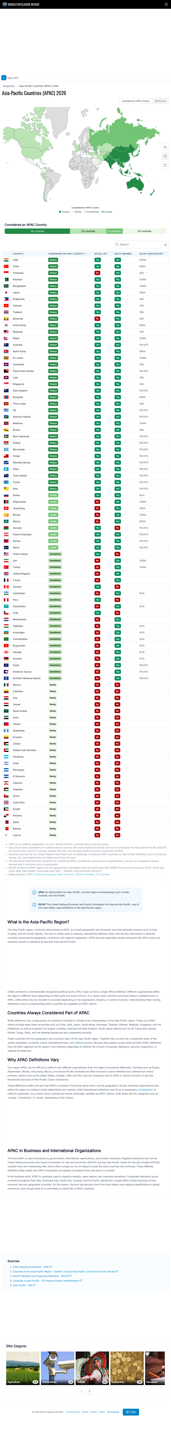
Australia (17, 344)
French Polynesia (22, 534)
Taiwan (17, 724)
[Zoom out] (165, 156)
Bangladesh (19, 285)
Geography (9, 85)
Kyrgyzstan (19, 645)
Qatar (16, 822)
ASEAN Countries (84, 874)
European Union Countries (60, 874)
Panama (17, 815)
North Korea (19, 351)
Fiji (14, 410)
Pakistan (17, 279)
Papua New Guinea (23, 370)
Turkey (16, 567)
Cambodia (18, 364)
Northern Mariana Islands (26, 678)
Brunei (16, 429)
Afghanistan (19, 501)
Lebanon (17, 782)
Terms (85, 1412)
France (16, 580)
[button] (166, 4)
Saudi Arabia (20, 710)
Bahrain (17, 828)
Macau (16, 521)
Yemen (16, 704)
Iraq (15, 697)
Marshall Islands (21, 462)
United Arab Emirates (24, 750)
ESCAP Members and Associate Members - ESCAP (41, 1276)
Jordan (17, 743)
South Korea (19, 325)
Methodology (113, 1412)
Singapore (18, 384)
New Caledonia (21, 436)
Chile (15, 612)
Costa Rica (19, 802)
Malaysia (18, 331)
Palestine (18, 789)
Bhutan (17, 514)
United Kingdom (21, 573)
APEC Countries (35, 874)
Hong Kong (19, 508)
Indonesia (18, 272)
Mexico (17, 684)
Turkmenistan (20, 639)
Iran (15, 560)
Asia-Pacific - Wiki (23, 1285)
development (145, 1089)
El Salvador (19, 776)
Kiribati (16, 442)
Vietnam (17, 305)
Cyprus (17, 835)
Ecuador (17, 737)
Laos (15, 377)
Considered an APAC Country (136, 101)
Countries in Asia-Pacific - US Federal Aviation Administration (46, 1280)
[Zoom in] (165, 147)
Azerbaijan (19, 632)
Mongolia (18, 397)
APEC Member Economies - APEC (31, 1267)
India (15, 259)
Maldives (18, 423)
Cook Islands (20, 475)
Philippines (19, 299)
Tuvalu (16, 482)
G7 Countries (103, 874)
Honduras (18, 756)
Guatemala (19, 730)
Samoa (16, 540)
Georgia (17, 652)
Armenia (17, 658)
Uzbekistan (19, 593)
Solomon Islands (22, 416)
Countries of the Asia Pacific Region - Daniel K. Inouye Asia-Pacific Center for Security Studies (64, 1271)
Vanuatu (17, 527)
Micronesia (19, 449)
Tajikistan (18, 625)
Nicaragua (18, 769)
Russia (16, 495)
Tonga (16, 455)
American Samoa (22, 671)
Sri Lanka (18, 357)
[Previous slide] (81, 1391)
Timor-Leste (19, 403)
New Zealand (20, 390)
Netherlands (19, 619)
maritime (79, 1042)
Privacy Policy (73, 1412)
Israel (16, 763)
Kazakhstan (19, 606)
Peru (15, 599)
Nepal (16, 338)
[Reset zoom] (165, 165)
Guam (16, 665)
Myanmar (18, 318)
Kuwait (16, 809)
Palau (16, 469)
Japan (16, 292)
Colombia (18, 691)
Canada (17, 586)
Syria (15, 717)
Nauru (16, 547)
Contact (94, 1412)
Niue (15, 488)
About (102, 1412)
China (16, 266)
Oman (16, 795)
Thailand (17, 312)
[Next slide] (89, 1391)
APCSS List (160, 101)
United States (20, 554)
